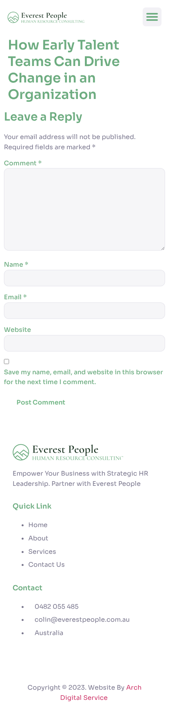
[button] (152, 16)
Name (16, 264)
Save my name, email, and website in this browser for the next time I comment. (83, 377)
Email (15, 297)
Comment (23, 163)
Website (17, 330)
